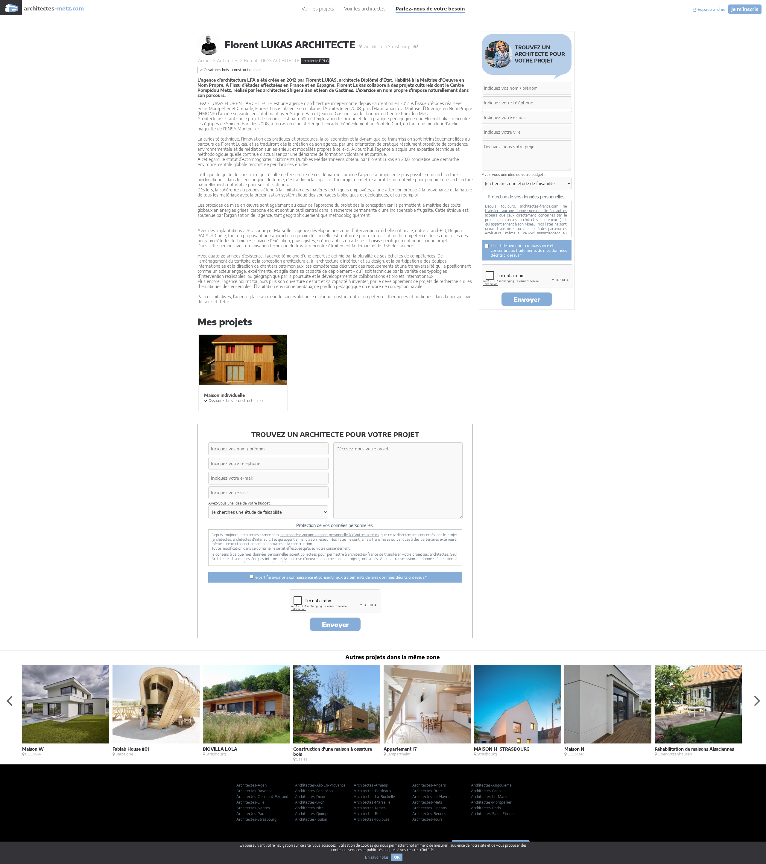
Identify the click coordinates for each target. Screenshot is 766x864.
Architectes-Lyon (309, 802)
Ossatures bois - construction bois (232, 70)
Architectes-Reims (369, 813)
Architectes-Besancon (314, 791)
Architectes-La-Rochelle (374, 796)
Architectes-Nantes (253, 808)
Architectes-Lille (250, 802)
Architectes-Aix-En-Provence (320, 785)
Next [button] (757, 700)
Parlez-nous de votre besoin (430, 9)
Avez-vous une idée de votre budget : (240, 503)
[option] (67, 710)
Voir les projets (318, 9)
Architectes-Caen (486, 791)
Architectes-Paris (486, 808)
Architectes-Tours (427, 819)
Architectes (227, 60)
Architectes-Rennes (429, 813)
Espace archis (710, 9)
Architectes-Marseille (372, 802)
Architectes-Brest (427, 791)
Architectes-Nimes (370, 808)
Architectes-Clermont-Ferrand (262, 796)
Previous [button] (9, 700)
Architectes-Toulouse (372, 819)
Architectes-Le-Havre (431, 796)
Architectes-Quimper (313, 813)
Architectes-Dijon (310, 796)
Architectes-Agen (251, 785)
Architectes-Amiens (371, 785)
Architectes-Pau (250, 813)
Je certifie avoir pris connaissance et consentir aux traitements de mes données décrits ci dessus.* (340, 577)
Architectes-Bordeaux (372, 791)
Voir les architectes (365, 9)
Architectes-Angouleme (491, 785)
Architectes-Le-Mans (489, 796)
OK (396, 857)
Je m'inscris (745, 9)
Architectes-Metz (427, 802)
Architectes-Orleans (429, 808)
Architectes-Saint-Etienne (493, 813)
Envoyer (335, 624)
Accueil (204, 60)
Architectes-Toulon (311, 819)
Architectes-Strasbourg (256, 819)
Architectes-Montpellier (491, 802)
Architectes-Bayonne (254, 791)
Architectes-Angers (429, 785)
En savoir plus (377, 857)
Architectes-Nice (309, 808)
